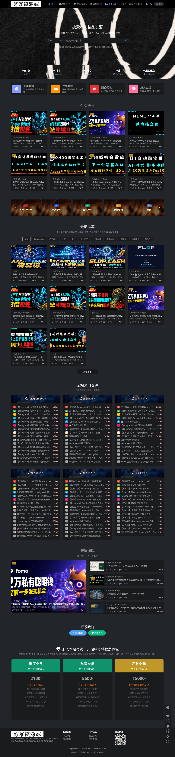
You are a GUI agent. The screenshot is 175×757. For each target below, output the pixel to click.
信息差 (147, 239)
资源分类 (81, 4)
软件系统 (110, 239)
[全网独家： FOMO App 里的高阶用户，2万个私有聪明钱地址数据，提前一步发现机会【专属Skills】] (107, 123)
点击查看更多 (112, 231)
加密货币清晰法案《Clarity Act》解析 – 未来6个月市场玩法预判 (28, 183)
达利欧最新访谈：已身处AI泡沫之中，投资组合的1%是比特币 (67, 358)
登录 (160, 4)
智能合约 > (141, 472)
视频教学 (67, 86)
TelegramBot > (37, 398)
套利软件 (66, 4)
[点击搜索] (126, 40)
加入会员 (145, 87)
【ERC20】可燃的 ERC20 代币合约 (136, 524)
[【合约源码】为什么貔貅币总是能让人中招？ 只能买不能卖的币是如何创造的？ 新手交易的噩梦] (107, 298)
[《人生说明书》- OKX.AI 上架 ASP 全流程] (97, 566)
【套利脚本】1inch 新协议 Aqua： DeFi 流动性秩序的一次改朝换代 (68, 141)
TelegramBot (39, 239)
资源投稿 (79, 633)
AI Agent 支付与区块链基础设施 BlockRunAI (37, 506)
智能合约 (97, 239)
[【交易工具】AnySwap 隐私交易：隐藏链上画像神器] (68, 257)
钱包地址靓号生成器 (78, 436)
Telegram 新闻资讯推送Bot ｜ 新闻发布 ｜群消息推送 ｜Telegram (47, 439)
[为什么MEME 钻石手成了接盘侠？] (146, 123)
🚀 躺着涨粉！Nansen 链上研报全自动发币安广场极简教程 (44, 528)
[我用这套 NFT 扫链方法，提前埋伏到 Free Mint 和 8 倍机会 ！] (29, 123)
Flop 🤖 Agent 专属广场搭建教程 (145, 274)
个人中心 (67, 736)
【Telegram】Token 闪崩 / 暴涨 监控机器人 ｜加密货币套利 (44, 454)
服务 (113, 47)
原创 (63, 137)
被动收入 (69, 47)
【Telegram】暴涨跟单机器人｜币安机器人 (88, 528)
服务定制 (106, 87)
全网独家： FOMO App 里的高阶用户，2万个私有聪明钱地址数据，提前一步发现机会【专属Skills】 (48, 605)
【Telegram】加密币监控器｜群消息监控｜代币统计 (41, 436)
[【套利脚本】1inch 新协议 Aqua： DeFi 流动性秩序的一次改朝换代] (68, 123)
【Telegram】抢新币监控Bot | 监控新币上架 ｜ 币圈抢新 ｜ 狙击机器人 (50, 432)
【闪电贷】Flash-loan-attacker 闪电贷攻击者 (141, 521)
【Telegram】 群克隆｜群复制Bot (32, 407)
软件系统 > (37, 472)
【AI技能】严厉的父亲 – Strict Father (125, 593)
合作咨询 (98, 633)
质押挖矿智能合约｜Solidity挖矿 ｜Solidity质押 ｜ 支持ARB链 (97, 454)
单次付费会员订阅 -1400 (28, 503)
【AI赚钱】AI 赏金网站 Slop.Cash (106, 274)
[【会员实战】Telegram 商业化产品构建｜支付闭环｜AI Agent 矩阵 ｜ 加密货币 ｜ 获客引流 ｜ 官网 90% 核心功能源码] (97, 608)
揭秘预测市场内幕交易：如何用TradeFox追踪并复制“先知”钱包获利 (47, 532)
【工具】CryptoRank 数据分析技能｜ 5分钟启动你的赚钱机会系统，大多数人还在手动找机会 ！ (133, 581)
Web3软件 (87, 47)
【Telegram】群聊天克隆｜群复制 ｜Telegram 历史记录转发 (44, 418)
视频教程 (97, 4)
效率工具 (97, 47)
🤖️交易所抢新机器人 (78, 425)
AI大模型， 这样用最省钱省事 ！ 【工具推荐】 (38, 517)
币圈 (103, 47)
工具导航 (82, 752)
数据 (117, 47)
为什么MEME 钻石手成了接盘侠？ (145, 140)
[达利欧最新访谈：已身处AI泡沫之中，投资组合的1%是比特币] (68, 340)
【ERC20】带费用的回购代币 (134, 503)
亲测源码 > (89, 398)
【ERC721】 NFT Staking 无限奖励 (137, 499)
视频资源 (135, 239)
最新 (26, 239)
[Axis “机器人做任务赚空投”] (29, 257)
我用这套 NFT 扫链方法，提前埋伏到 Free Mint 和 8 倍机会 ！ (28, 141)
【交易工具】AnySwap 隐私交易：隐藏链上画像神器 (68, 275)
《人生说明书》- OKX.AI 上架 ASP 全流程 (126, 565)
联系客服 (93, 738)
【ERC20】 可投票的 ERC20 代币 (136, 517)
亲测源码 (95, 137)
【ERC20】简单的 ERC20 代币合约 (136, 528)
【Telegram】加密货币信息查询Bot (33, 450)
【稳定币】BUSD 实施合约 (133, 485)
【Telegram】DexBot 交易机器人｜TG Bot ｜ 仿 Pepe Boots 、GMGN (101, 503)
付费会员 (87, 105)
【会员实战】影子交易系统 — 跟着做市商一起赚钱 (40, 443)
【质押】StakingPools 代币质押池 (136, 495)
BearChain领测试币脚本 (80, 443)
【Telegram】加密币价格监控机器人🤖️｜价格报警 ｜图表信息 (45, 428)
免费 (64, 239)
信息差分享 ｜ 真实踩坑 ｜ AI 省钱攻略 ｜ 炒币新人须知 (42, 510)
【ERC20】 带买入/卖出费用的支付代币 (139, 510)
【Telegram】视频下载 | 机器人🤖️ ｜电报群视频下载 (41, 425)
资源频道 (28, 86)
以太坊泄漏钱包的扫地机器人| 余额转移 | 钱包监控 (92, 414)
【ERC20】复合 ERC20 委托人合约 (136, 492)
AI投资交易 (91, 752)
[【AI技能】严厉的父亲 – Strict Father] (97, 594)
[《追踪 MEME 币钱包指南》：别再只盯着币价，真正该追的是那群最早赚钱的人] (29, 340)
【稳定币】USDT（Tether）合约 (83, 450)
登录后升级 (37, 714)
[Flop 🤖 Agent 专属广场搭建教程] (146, 257)
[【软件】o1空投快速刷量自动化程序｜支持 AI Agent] (146, 164)
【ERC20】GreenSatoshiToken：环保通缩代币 (142, 506)
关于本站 (112, 4)
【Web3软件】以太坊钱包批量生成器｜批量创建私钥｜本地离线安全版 (101, 447)
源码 (108, 47)
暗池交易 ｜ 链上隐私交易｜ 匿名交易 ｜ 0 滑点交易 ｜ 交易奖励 (46, 514)
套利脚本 (26, 137)
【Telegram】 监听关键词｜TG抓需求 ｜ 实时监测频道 (42, 410)
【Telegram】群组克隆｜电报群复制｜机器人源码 (40, 461)
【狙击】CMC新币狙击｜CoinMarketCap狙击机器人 (92, 506)
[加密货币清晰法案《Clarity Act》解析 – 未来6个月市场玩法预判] (29, 164)
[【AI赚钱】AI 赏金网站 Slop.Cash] (107, 257)
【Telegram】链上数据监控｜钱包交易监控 (36, 421)
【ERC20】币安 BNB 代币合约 (135, 488)
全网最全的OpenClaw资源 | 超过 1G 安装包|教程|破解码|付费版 (47, 535)
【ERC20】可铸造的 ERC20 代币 (135, 514)
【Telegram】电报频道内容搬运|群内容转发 (37, 447)
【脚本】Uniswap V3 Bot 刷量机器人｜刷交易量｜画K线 (147, 457)
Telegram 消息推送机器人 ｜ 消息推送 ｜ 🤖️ (37, 457)
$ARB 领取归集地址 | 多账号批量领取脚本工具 (142, 461)
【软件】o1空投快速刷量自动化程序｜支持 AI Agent (145, 183)
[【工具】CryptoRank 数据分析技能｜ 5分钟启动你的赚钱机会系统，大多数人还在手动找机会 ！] (107, 164)
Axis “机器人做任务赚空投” (25, 274)
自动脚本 (78, 47)
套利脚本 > (141, 398)
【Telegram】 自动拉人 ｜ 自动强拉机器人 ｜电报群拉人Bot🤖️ (46, 414)
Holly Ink (86, 749)
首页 (53, 4)
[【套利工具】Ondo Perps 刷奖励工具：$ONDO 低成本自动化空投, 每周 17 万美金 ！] (68, 164)
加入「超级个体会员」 (133, 4)
